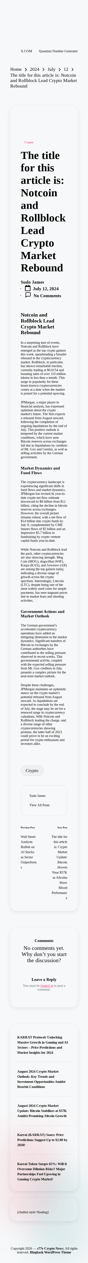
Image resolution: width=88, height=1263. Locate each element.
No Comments (47, 295)
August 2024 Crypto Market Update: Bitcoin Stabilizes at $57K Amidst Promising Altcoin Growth (42, 1111)
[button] (39, 805)
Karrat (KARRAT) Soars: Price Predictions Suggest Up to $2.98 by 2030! (42, 1140)
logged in (47, 985)
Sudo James (37, 796)
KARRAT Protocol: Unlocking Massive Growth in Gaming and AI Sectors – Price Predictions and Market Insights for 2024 (42, 1044)
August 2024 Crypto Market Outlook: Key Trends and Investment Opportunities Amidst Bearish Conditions (41, 1079)
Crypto (29, 142)
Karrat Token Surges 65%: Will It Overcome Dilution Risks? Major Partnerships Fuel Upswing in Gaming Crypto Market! (42, 1171)
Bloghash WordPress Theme (50, 1252)
